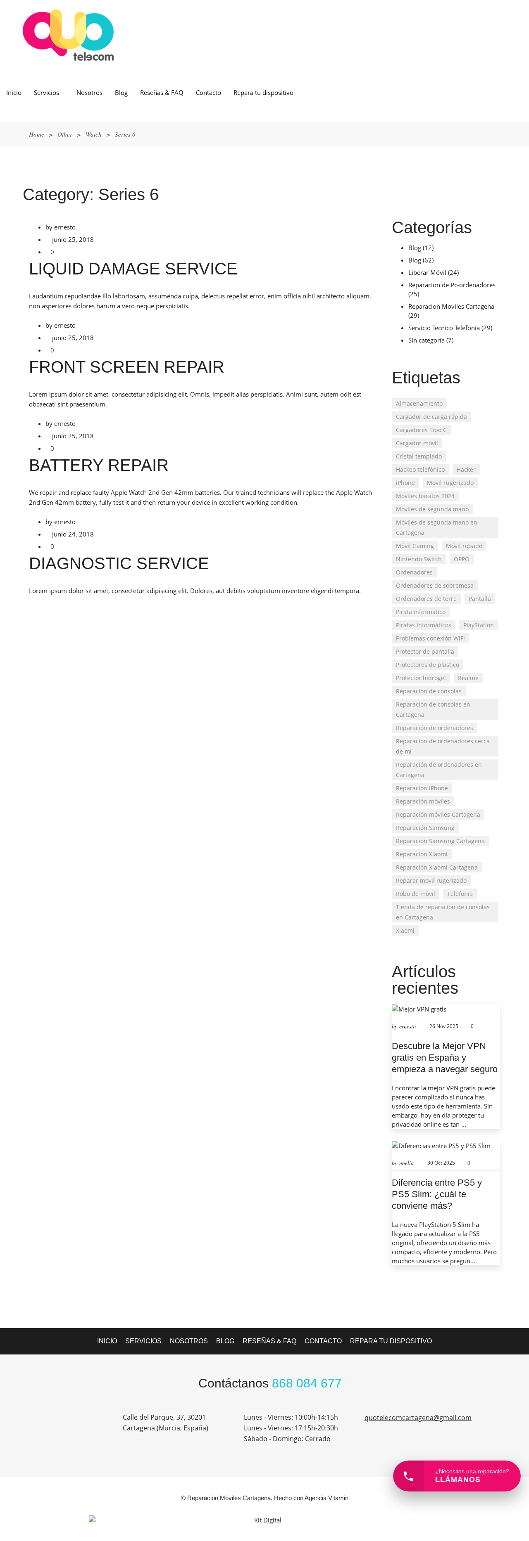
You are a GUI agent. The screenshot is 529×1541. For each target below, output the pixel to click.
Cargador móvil (417, 443)
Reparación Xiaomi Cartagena (437, 867)
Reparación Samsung (425, 828)
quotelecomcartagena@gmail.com (418, 1417)
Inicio (13, 92)
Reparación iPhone (422, 788)
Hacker (466, 469)
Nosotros (89, 92)
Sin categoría (426, 340)
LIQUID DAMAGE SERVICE (133, 269)
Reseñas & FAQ (161, 92)
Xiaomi (405, 930)
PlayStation (478, 625)
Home (36, 134)
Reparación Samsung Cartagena (440, 841)
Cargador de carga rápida (431, 417)
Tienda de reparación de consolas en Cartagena (443, 912)
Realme (468, 678)
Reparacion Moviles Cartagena (451, 306)
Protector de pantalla (425, 651)
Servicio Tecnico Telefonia (444, 328)
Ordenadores (414, 572)
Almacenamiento (419, 403)
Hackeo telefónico (420, 469)
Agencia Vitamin (326, 1497)
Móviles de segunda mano (432, 509)
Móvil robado (464, 546)
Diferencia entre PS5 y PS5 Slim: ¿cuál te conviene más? (437, 1194)
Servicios (46, 92)
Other (64, 134)
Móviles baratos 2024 (425, 496)
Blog (121, 92)
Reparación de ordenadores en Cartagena (439, 770)
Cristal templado (419, 456)
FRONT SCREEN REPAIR (126, 367)
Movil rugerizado (450, 483)
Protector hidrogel (421, 678)
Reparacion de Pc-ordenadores (452, 285)
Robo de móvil (415, 894)
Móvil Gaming (415, 546)
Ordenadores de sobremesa (435, 585)
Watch (94, 134)
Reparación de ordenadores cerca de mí (443, 746)
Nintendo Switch (419, 559)
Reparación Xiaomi (422, 854)
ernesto (65, 227)
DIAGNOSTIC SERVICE (119, 563)
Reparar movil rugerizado (431, 880)
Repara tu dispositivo (263, 92)
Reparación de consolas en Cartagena (433, 709)
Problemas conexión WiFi (430, 638)
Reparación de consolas (429, 691)
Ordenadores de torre (426, 599)
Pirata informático (421, 612)
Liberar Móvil (427, 272)
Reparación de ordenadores (434, 728)
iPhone (405, 483)
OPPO (461, 559)
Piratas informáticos (423, 625)
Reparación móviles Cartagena (438, 814)
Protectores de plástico (427, 665)
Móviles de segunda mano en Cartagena (436, 527)
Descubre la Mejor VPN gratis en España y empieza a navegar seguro (445, 1057)
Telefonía (460, 894)
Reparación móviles (423, 801)
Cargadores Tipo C (421, 430)
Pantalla (480, 599)
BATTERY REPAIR (99, 465)
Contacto (208, 92)
